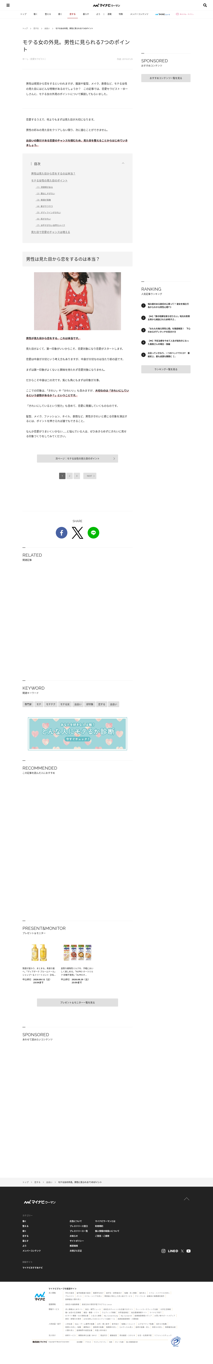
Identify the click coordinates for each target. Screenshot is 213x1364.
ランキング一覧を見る (166, 369)
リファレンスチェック (163, 1335)
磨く (60, 14)
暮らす (86, 14)
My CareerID (126, 1316)
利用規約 (99, 1226)
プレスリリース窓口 (79, 1226)
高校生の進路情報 (72, 1304)
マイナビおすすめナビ (32, 1267)
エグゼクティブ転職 (146, 1324)
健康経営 (113, 1335)
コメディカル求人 (126, 1327)
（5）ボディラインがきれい (48, 212)
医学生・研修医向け (114, 1293)
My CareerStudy (111, 1316)
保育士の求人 (157, 1327)
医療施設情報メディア (143, 1316)
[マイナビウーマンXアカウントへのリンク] (182, 1251)
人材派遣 (68, 1324)
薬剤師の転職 (98, 1327)
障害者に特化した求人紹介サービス (118, 1296)
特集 (121, 14)
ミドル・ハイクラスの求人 (159, 1293)
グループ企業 (119, 1342)
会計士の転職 (161, 1324)
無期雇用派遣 (170, 1327)
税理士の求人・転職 (73, 1327)
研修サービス (70, 1335)
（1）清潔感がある (44, 187)
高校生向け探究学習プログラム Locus (97, 1304)
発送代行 (103, 1335)
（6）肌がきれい (43, 218)
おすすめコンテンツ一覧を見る (166, 78)
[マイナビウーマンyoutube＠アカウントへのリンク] (188, 1251)
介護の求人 (69, 1330)
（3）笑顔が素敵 (43, 199)
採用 (110, 1342)
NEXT (89, 475)
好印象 (89, 704)
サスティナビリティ (100, 1342)
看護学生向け (98, 1293)
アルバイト (69, 1296)
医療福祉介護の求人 (73, 1299)
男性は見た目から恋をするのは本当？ (53, 173)
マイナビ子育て (156, 1312)
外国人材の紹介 (101, 1330)
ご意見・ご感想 (102, 1235)
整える (48, 14)
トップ (23, 14)
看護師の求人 (111, 1327)
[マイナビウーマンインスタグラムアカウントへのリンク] (163, 1251)
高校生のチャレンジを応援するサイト (118, 1309)
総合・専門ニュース (93, 1309)
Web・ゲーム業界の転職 (84, 1324)
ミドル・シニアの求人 (93, 1296)
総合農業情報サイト (139, 1312)
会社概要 (79, 1342)
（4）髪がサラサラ (44, 206)
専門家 (28, 704)
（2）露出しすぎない (45, 193)
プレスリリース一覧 (79, 1231)
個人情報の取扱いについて (107, 1231)
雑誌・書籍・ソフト (91, 1312)
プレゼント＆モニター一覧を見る (77, 1002)
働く (36, 14)
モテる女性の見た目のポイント (49, 180)
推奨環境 (74, 1245)
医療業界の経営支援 (84, 1330)
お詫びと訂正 (76, 1250)
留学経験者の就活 (84, 1293)
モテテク (50, 704)
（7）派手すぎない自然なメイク (50, 225)
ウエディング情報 (109, 1312)
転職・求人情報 (130, 1293)
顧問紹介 (87, 1327)
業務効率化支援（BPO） (88, 1335)
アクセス (88, 1342)
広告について (76, 1221)
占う (98, 14)
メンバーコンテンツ (139, 14)
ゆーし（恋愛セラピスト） (34, 59)
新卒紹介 (115, 1324)
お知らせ (74, 1235)
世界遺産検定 (123, 1312)
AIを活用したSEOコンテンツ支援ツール (99, 1319)
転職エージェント (128, 1324)
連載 (110, 14)
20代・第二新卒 (103, 1324)
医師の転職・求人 (143, 1327)
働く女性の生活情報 (73, 1312)
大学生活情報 (165, 1309)
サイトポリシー (77, 1240)
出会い (47, 28)
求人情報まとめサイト (74, 1309)
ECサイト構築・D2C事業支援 (76, 1316)
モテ (39, 704)
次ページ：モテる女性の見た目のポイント (77, 458)
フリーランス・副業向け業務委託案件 (149, 1296)
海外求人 (142, 1293)
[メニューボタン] (8, 5)
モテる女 (65, 704)
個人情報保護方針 (132, 1342)
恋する (73, 14)
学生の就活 (69, 1293)
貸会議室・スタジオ (127, 1335)
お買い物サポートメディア (164, 1316)
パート (79, 1296)
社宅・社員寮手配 (145, 1335)
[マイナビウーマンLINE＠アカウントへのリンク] (173, 1251)
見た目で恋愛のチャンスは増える (50, 232)
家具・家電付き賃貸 (73, 1319)
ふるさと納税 (96, 1316)
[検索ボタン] (205, 5)
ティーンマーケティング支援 (147, 1309)
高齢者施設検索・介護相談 (128, 1319)
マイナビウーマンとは (105, 1221)
